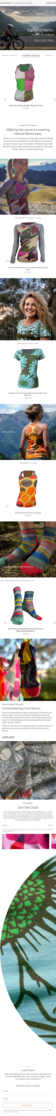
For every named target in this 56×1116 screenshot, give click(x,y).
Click (42, 1076)
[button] (9, 11)
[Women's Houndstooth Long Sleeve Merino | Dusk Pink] (28, 242)
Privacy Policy (42, 1110)
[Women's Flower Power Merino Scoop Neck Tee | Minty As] (28, 368)
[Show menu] (3, 11)
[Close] (52, 853)
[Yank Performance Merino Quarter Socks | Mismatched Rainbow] (25, 605)
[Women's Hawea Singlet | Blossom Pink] (25, 81)
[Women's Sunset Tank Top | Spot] (28, 487)
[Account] (47, 11)
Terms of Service (8, 1112)
